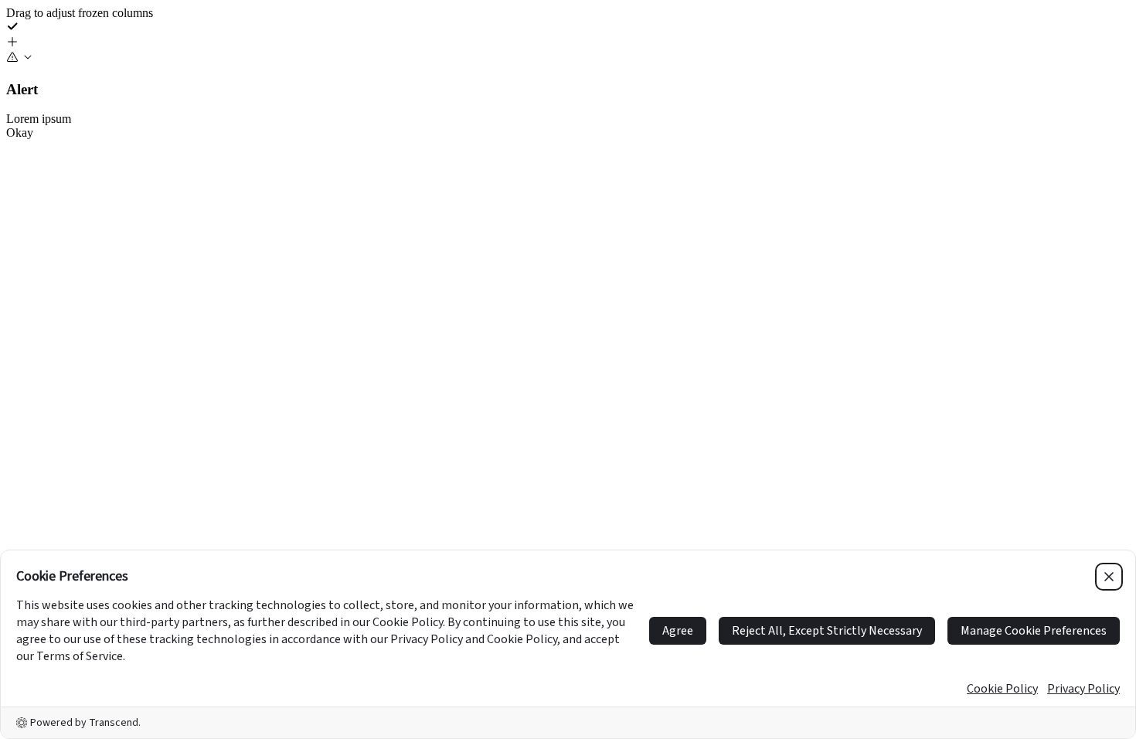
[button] (568, 43)
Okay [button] (19, 132)
